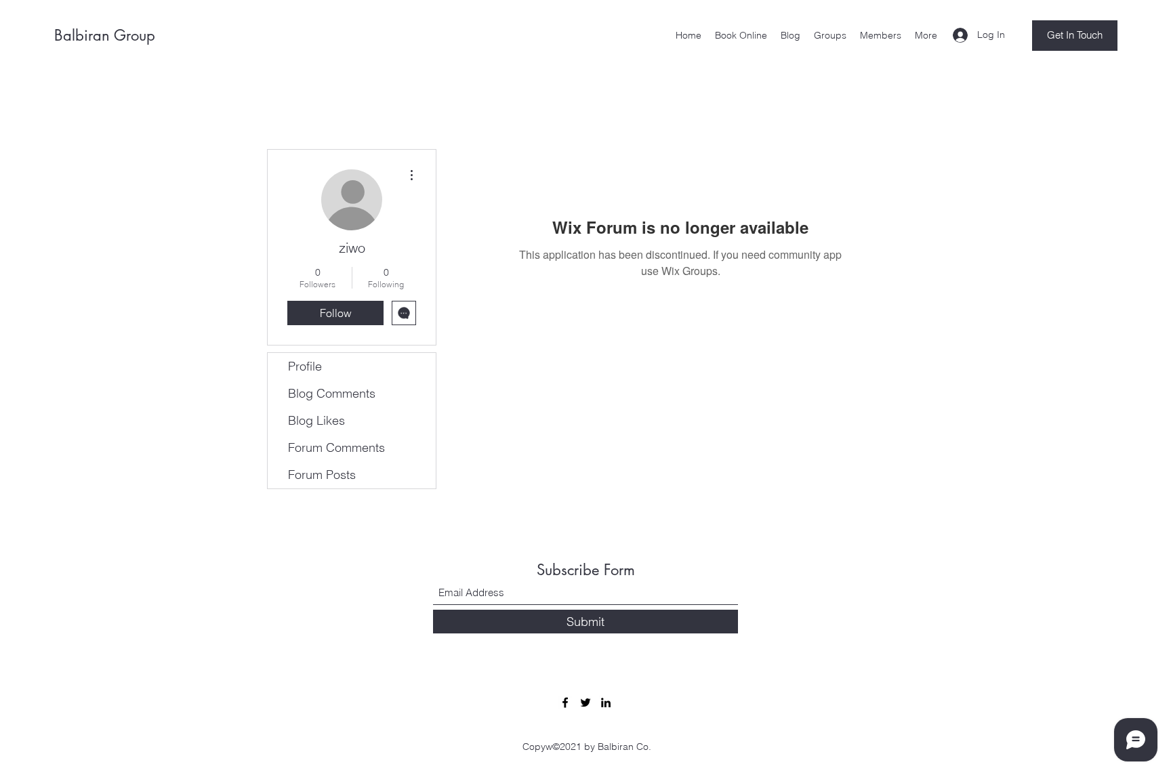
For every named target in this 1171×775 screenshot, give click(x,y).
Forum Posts (322, 474)
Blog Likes (316, 420)
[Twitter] (585, 702)
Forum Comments (336, 447)
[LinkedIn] (606, 702)
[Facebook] (565, 702)
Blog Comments (331, 393)
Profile (305, 366)
